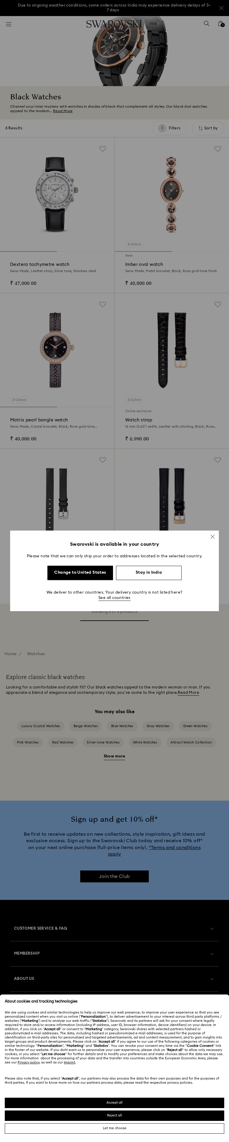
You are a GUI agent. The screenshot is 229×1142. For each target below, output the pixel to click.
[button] (213, 536)
